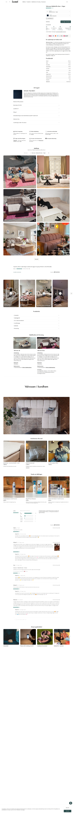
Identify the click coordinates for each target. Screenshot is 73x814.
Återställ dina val (50, 18)
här (23, 809)
